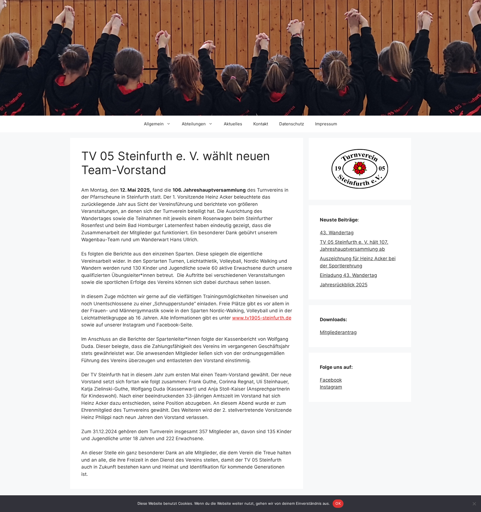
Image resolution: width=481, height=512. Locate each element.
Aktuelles (233, 123)
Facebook (331, 380)
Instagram (331, 387)
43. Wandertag (337, 232)
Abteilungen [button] (194, 123)
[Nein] (474, 503)
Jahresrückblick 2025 (343, 284)
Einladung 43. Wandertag (348, 275)
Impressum (326, 123)
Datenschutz (291, 123)
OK (338, 503)
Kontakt (260, 123)
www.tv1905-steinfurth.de (261, 318)
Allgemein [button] (154, 123)
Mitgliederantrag (338, 332)
